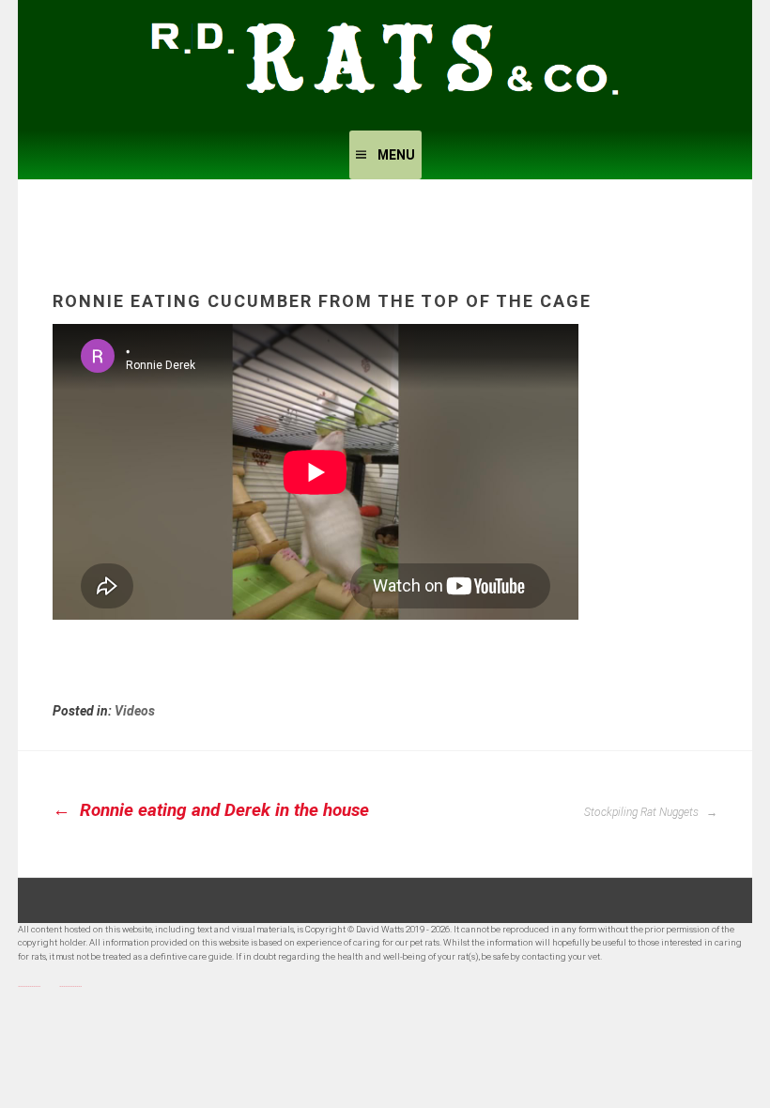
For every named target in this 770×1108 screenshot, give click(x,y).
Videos (135, 710)
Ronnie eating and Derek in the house (222, 810)
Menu (396, 154)
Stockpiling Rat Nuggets (642, 812)
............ (29, 983)
